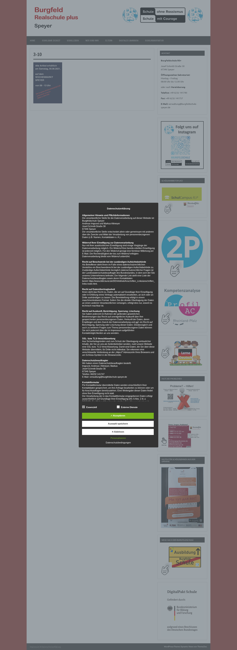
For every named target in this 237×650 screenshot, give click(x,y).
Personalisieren (118, 438)
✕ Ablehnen (118, 432)
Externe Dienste (129, 407)
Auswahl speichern (118, 424)
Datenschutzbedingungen (118, 442)
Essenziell (91, 407)
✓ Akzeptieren (118, 415)
